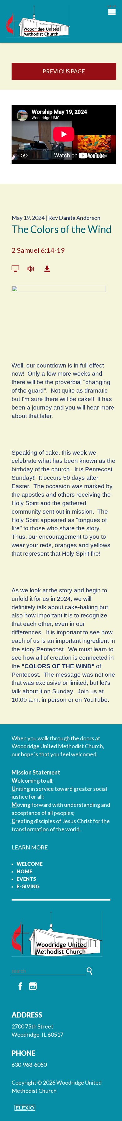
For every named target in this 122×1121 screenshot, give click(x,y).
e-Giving (28, 886)
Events (26, 879)
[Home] (61, 934)
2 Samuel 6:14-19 (38, 250)
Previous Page (64, 71)
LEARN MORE (30, 847)
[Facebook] (20, 986)
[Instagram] (33, 986)
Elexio (25, 1108)
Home (24, 871)
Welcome (30, 864)
